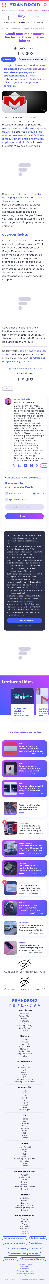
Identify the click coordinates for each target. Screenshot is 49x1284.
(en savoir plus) (32, 587)
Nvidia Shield (24, 1051)
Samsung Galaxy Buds (24, 1158)
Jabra (24, 1151)
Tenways (24, 1231)
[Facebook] (18, 1005)
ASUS (24, 1039)
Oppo (24, 1023)
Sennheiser (24, 1161)
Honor (24, 1074)
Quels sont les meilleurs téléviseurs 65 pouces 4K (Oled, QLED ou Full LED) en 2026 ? (30, 848)
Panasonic (24, 1123)
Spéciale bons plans (19, 499)
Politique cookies (20, 615)
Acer (24, 1065)
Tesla (24, 1107)
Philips (24, 1126)
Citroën (24, 1095)
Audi (24, 1091)
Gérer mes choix (24, 626)
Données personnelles (25, 1273)
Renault (24, 1105)
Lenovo (24, 1072)
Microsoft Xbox (24, 1046)
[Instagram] (14, 1005)
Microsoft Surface (24, 1079)
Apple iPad (24, 1198)
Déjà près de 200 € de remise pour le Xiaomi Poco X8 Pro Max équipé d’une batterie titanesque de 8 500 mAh (31, 828)
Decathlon (24, 1221)
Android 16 (36, 1248)
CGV (24, 1276)
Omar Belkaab (22, 399)
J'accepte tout (26, 620)
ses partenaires (26, 601)
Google (25, 29)
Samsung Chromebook (24, 1081)
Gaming (24, 1036)
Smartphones (24, 1010)
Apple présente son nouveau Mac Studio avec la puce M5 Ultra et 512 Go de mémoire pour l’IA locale (30, 748)
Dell (24, 1070)
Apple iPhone (24, 1014)
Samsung (24, 1128)
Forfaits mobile (38, 1238)
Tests (12, 11)
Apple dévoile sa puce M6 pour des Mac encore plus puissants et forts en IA (31, 788)
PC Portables (24, 1061)
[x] (14, 465)
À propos (24, 1266)
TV (24, 1115)
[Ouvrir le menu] (4, 4)
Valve (24, 1056)
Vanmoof (24, 1233)
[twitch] (19, 465)
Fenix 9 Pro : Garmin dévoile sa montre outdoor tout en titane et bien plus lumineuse (31, 907)
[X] (9, 1005)
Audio (24, 1143)
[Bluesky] (39, 1005)
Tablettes (24, 1194)
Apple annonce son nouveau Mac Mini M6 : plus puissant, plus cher (30, 768)
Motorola (24, 1021)
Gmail (9, 388)
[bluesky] (31, 465)
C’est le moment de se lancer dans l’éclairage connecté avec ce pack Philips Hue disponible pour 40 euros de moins (30, 887)
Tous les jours (15, 493)
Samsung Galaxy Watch (24, 1187)
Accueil (5, 29)
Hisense (24, 1119)
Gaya (24, 1224)
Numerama (29, 361)
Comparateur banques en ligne (24, 1254)
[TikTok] (35, 1005)
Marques (15, 29)
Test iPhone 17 (37, 1243)
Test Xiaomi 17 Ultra (16, 1248)
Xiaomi (24, 1030)
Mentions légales (24, 1264)
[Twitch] (30, 1005)
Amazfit (24, 1175)
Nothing (24, 1156)
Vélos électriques (24, 1215)
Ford (24, 1098)
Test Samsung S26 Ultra (33, 1259)
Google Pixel (24, 1016)
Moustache (24, 1226)
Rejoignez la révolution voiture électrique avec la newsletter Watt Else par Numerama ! (21, 712)
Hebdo (40, 493)
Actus (4, 11)
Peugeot (24, 1102)
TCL (24, 1133)
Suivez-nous (8, 59)
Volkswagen (24, 1109)
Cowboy (24, 1219)
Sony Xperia (24, 1028)
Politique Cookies (25, 1271)
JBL (24, 1154)
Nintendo (24, 1049)
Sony (24, 1130)
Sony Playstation (24, 1053)
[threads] (37, 465)
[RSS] (22, 1005)
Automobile (24, 1087)
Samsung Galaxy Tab (24, 1207)
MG (24, 1100)
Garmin (24, 1182)
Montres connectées (24, 1171)
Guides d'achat (25, 843)
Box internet (10, 1259)
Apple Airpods (24, 1147)
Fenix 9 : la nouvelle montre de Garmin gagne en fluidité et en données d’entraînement (31, 868)
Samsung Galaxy (24, 1025)
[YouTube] (26, 1005)
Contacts (24, 1268)
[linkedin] (25, 465)
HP (24, 1077)
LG (24, 1121)
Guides (21, 11)
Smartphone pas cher (15, 1243)
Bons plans (32, 11)
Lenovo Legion (24, 1044)
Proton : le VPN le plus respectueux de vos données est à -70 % (29, 807)
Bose (24, 1149)
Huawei (24, 1018)
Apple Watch (24, 1177)
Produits (22, 863)
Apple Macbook (25, 1067)
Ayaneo (24, 1042)
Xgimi (24, 1135)
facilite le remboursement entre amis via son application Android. (23, 139)
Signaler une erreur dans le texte (24, 368)
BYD (24, 1093)
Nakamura (24, 1228)
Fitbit (24, 1179)
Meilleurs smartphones (14, 1238)
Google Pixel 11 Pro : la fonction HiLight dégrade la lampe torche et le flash (31, 947)
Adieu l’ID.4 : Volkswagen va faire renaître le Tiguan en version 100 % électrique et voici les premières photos (31, 927)
